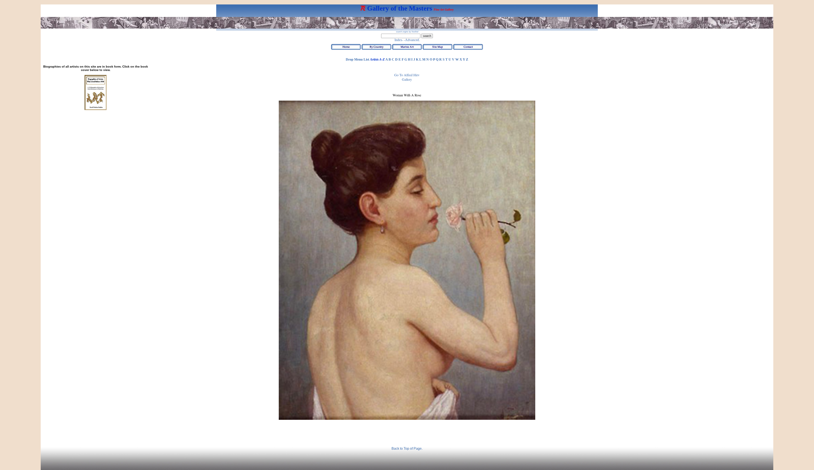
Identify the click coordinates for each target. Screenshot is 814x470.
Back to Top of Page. (407, 448)
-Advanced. (412, 40)
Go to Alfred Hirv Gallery (407, 77)
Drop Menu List (357, 59)
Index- (398, 40)
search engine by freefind (407, 32)
